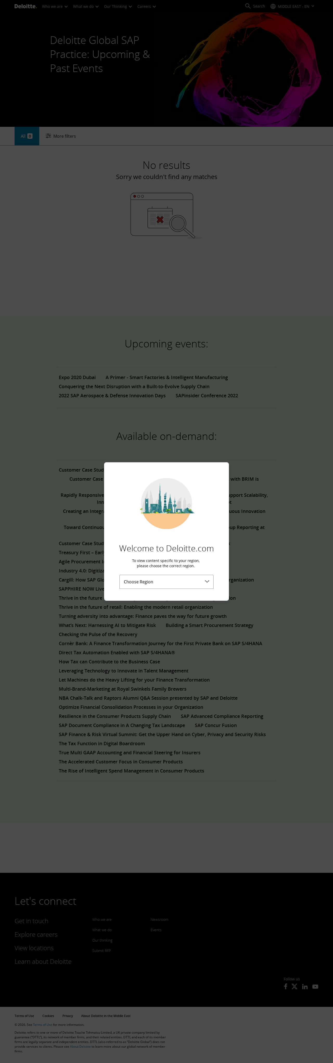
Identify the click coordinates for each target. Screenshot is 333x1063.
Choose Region (138, 582)
